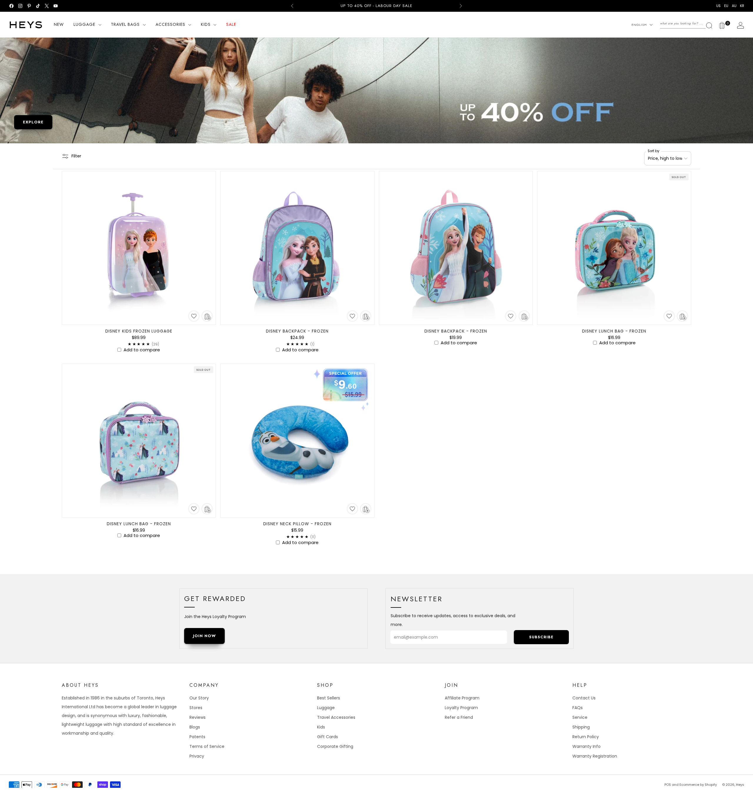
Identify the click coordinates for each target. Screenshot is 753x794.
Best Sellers (328, 698)
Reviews (197, 717)
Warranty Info (586, 746)
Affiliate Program (462, 698)
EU (726, 6)
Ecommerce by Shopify (698, 784)
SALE (231, 24)
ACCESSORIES (170, 24)
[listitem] (376, 6)
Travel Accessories (336, 717)
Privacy (196, 756)
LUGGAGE (84, 24)
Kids (321, 727)
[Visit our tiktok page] (38, 5)
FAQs (577, 708)
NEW (59, 24)
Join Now (204, 636)
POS (667, 784)
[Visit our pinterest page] (29, 5)
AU (734, 6)
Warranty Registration (594, 756)
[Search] (686, 23)
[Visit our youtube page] (55, 5)
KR (742, 6)
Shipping (581, 727)
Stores (195, 708)
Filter (76, 156)
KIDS (206, 24)
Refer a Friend (459, 717)
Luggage (326, 708)
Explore (33, 122)
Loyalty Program (461, 708)
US (718, 6)
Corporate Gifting (335, 746)
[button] (194, 316)
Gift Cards (327, 737)
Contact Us (584, 698)
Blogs (194, 727)
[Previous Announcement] (292, 6)
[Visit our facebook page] (11, 5)
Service (579, 717)
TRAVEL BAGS (125, 24)
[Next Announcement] (461, 6)
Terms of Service (206, 746)
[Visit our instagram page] (20, 5)
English (639, 24)
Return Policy (585, 737)
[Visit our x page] (46, 5)
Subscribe (541, 637)
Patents (197, 737)
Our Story (199, 698)
